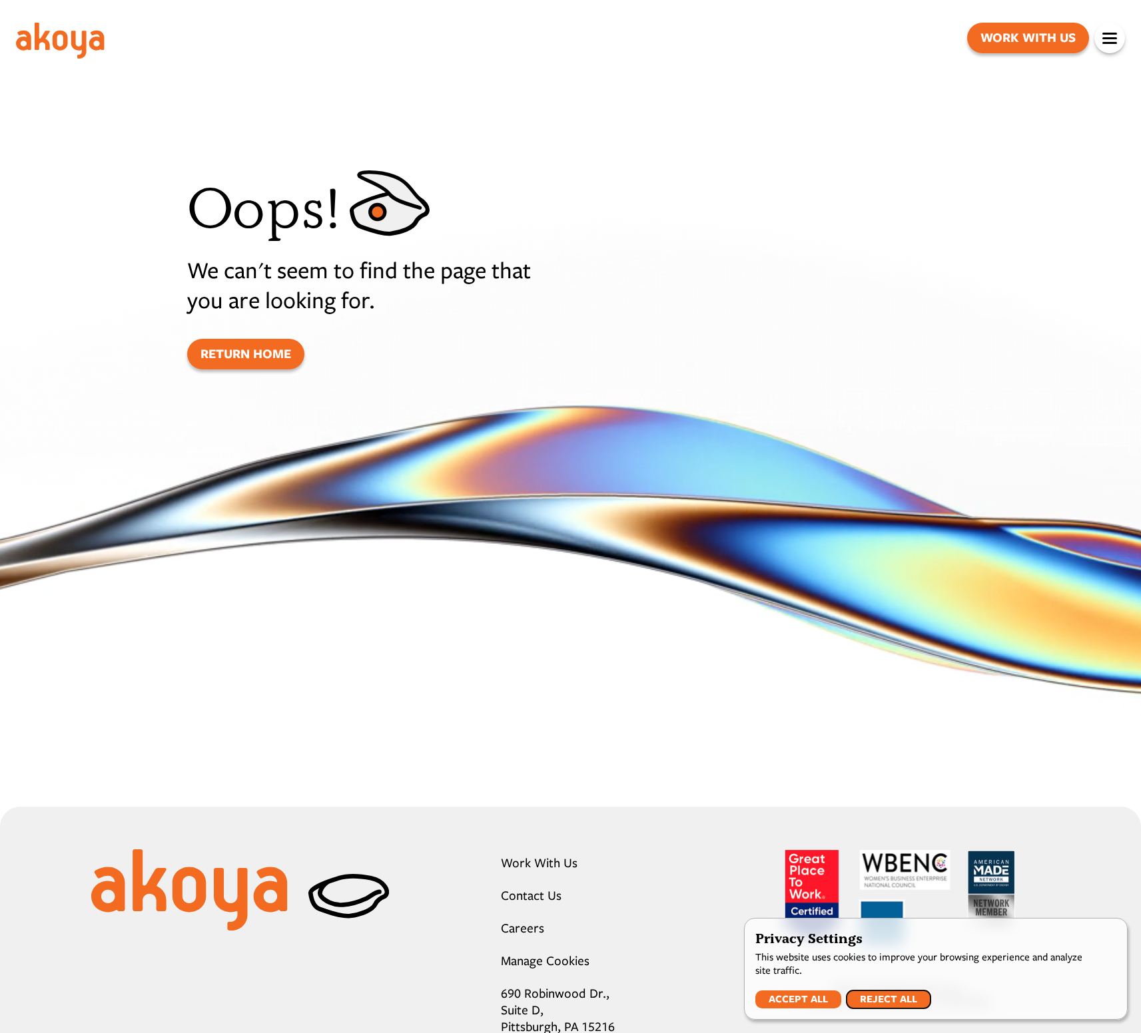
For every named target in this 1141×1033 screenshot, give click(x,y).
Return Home (245, 354)
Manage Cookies (545, 961)
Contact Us (531, 896)
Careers (522, 928)
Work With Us (1028, 38)
